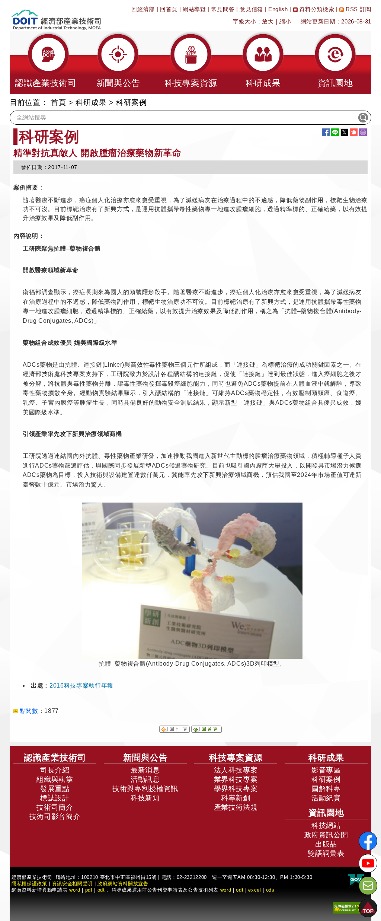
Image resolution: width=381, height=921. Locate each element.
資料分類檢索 (316, 9)
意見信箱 (251, 9)
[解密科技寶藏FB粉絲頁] (368, 841)
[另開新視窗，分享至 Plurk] (353, 132)
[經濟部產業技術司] (56, 15)
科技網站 (326, 825)
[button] (46, 62)
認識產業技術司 (55, 757)
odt (101, 890)
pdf (89, 890)
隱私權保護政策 (29, 883)
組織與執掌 (54, 779)
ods (270, 890)
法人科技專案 (236, 770)
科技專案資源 (236, 757)
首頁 (58, 102)
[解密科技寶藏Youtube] (368, 863)
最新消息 (145, 770)
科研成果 (91, 102)
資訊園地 (326, 813)
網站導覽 (194, 9)
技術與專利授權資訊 (145, 789)
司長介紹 (55, 770)
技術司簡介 (54, 807)
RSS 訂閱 (357, 9)
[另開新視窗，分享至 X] (344, 132)
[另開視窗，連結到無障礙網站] (349, 907)
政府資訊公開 (326, 835)
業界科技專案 (236, 779)
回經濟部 (143, 9)
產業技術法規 (236, 807)
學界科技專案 (236, 789)
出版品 (326, 844)
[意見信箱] (368, 885)
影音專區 (326, 770)
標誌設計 (55, 798)
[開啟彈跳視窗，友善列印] (363, 132)
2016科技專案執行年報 (81, 685)
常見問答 (223, 9)
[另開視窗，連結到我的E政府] (356, 880)
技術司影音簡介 (55, 816)
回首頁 (168, 9)
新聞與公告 (145, 757)
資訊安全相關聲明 (72, 883)
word (225, 890)
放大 (267, 21)
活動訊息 (145, 779)
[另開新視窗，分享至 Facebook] (325, 132)
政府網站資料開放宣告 (122, 883)
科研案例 (326, 779)
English (278, 9)
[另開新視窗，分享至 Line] (335, 132)
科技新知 (145, 798)
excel (254, 890)
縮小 (285, 21)
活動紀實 (326, 798)
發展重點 (55, 789)
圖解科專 (326, 789)
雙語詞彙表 (326, 853)
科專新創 (235, 798)
